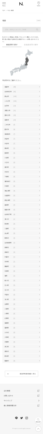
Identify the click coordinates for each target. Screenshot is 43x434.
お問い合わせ (8, 395)
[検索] (38, 29)
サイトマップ (8, 400)
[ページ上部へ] (38, 429)
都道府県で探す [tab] (12, 45)
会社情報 (7, 390)
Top (3, 10)
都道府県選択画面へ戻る (28, 374)
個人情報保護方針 (10, 405)
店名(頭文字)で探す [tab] (31, 45)
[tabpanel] (21, 205)
